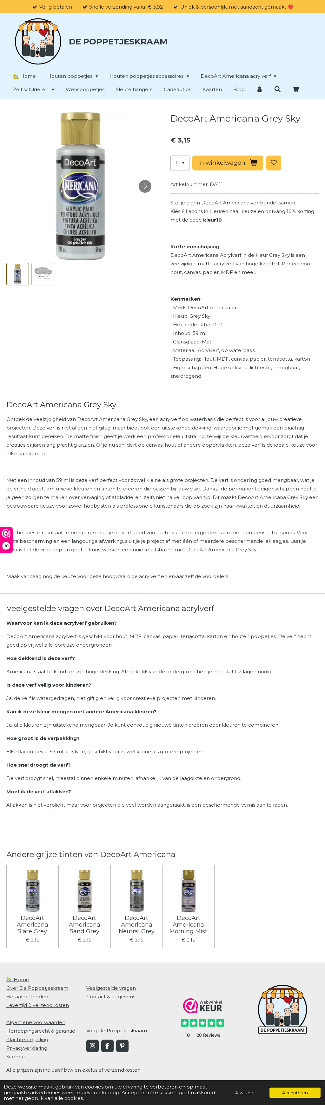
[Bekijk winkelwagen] (295, 89)
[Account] (259, 89)
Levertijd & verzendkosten (37, 1005)
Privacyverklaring (26, 1048)
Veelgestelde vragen (111, 988)
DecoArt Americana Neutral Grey (137, 925)
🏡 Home (17, 979)
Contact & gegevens (110, 997)
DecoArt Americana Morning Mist (188, 925)
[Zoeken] (277, 89)
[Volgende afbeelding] (145, 186)
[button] (17, 274)
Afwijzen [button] (244, 1092)
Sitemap (16, 1057)
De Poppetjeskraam (118, 42)
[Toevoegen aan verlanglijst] (273, 163)
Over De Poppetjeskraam (37, 988)
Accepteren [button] (295, 1092)
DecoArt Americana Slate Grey (32, 925)
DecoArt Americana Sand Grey (84, 925)
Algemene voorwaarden (35, 1022)
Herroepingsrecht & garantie (40, 1031)
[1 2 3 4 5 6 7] (179, 163)
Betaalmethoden (27, 997)
